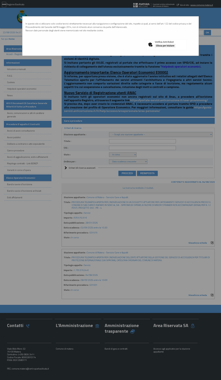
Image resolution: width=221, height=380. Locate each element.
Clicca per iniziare (165, 45)
